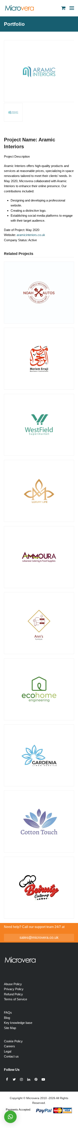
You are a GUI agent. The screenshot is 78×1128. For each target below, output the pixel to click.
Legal (7, 1051)
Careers (9, 1046)
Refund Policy (13, 994)
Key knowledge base (18, 1022)
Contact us (11, 1056)
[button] (71, 8)
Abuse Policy (13, 984)
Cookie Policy (13, 1041)
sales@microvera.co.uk (39, 937)
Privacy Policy (14, 989)
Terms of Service (15, 999)
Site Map (10, 1028)
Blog (7, 1017)
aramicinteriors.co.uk (31, 235)
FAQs (8, 1012)
